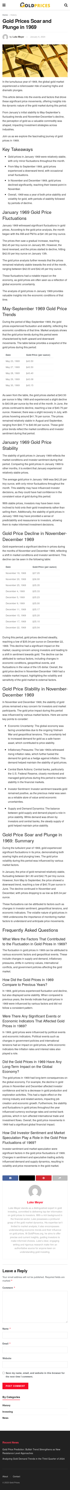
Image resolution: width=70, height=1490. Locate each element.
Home (5, 14)
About (5, 1476)
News (5, 1417)
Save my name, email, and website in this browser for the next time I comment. (35, 1374)
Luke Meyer (18, 36)
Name (6, 1328)
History (13, 14)
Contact (16, 1476)
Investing (7, 1411)
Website (6, 1358)
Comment (8, 1287)
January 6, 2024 (37, 36)
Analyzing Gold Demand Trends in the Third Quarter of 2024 (33, 1458)
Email (6, 1343)
